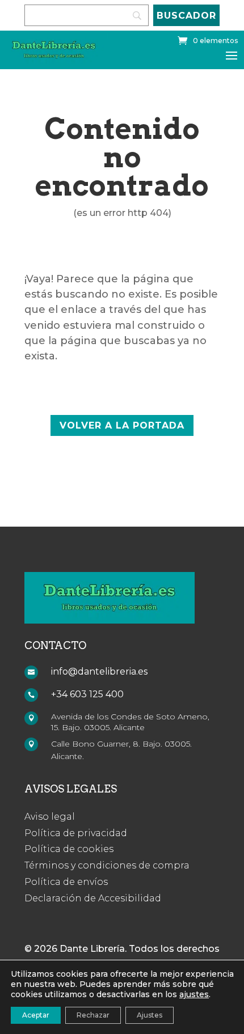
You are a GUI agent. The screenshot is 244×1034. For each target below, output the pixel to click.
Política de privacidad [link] (75, 833)
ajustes (194, 994)
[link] (208, 40)
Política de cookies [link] (68, 849)
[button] (231, 55)
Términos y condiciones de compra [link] (107, 865)
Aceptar (35, 1015)
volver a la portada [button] (122, 425)
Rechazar (93, 1015)
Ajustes (149, 1015)
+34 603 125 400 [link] (87, 694)
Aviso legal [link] (49, 816)
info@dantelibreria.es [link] (99, 671)
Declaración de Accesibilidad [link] (92, 898)
